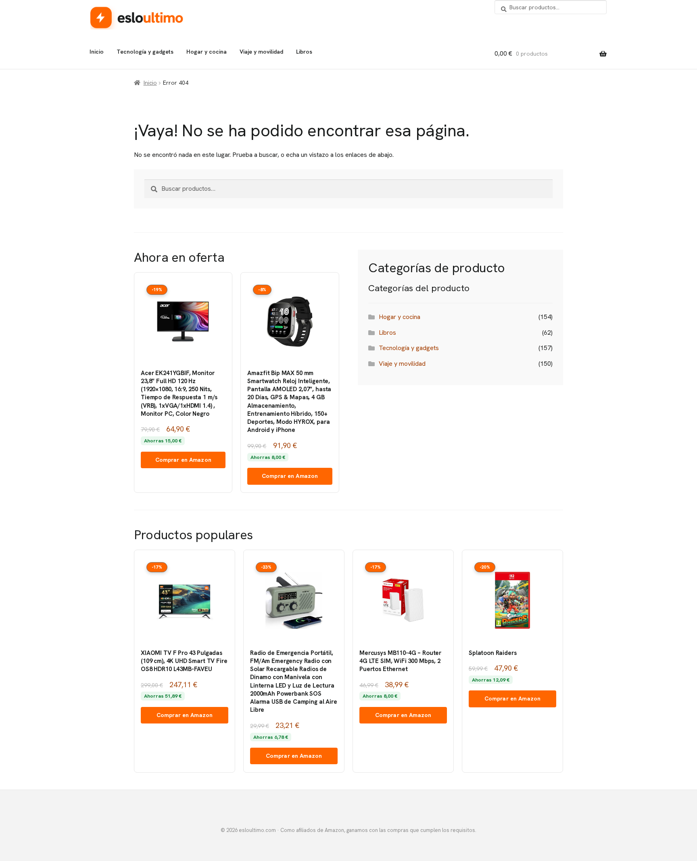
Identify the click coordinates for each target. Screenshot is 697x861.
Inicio (97, 51)
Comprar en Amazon (183, 459)
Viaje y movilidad (261, 51)
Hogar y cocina (206, 51)
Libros (304, 51)
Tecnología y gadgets (145, 51)
